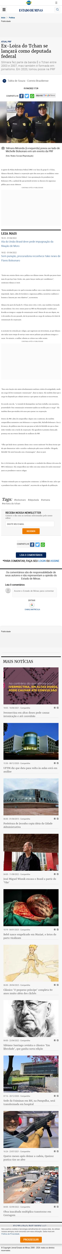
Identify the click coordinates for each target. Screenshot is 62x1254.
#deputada (33, 499)
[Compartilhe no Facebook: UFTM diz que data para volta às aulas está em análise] (54, 763)
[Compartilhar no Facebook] (21, 96)
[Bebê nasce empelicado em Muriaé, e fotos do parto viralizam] (31, 907)
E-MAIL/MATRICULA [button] (32, 609)
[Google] (32, 605)
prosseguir (31, 1239)
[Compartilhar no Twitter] (27, 96)
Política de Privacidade (10, 1234)
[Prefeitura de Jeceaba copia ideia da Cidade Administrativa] (31, 796)
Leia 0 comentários (31, 555)
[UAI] (28, 3)
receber (31, 531)
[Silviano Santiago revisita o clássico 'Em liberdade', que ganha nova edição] (31, 1018)
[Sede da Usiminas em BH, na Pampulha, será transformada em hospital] (31, 1074)
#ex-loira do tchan (11, 503)
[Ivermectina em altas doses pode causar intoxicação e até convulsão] (31, 685)
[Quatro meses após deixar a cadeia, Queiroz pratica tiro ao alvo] (31, 1129)
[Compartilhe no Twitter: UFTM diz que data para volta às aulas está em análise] (57, 763)
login (42, 561)
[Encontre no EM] (57, 9)
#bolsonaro (20, 499)
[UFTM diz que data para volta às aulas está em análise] (31, 741)
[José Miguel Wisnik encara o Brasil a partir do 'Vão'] (31, 852)
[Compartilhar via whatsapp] (32, 96)
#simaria (45, 499)
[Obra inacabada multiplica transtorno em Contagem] (31, 1184)
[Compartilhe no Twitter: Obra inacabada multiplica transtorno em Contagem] (57, 1207)
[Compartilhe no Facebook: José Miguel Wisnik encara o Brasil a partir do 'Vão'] (54, 874)
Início (3, 17)
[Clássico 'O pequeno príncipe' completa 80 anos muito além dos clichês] (31, 963)
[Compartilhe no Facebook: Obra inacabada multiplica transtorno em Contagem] (54, 1207)
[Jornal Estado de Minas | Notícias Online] (31, 10)
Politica (12, 17)
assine (54, 561)
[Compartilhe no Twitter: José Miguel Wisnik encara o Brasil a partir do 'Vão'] (57, 874)
